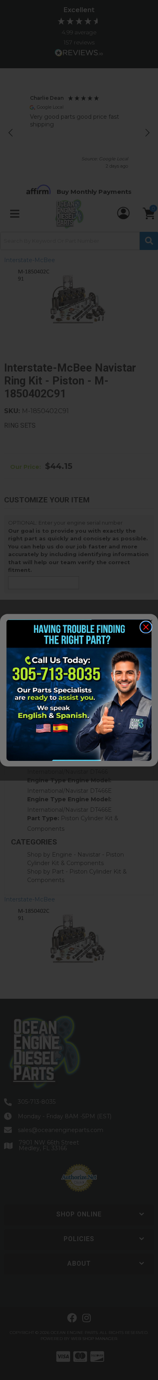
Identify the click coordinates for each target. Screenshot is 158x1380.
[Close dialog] (146, 626)
